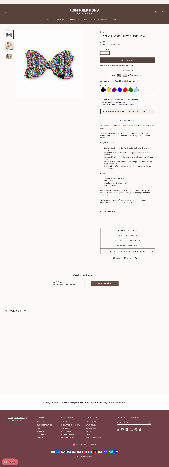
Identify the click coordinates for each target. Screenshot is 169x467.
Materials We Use (67, 435)
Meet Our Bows (67, 431)
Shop (49, 19)
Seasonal (116, 19)
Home (102, 32)
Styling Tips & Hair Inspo (127, 241)
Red (125, 90)
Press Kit (40, 438)
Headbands (74, 19)
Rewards (40, 431)
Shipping (103, 44)
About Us (40, 422)
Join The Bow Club (43, 435)
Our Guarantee (67, 428)
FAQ (38, 428)
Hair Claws (88, 19)
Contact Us (65, 422)
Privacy (89, 431)
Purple (114, 90)
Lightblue (136, 90)
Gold (108, 90)
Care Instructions (127, 230)
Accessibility (91, 422)
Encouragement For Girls (71, 425)
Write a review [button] (105, 283)
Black (103, 90)
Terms (88, 435)
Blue (119, 90)
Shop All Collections (93, 438)
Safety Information (127, 236)
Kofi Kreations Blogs (69, 438)
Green (130, 90)
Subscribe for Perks (44, 425)
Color (106, 85)
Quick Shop (24, 373)
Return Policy (91, 425)
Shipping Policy (91, 428)
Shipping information (127, 246)
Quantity (104, 49)
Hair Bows (60, 19)
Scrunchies (102, 19)
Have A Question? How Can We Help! (127, 251)
